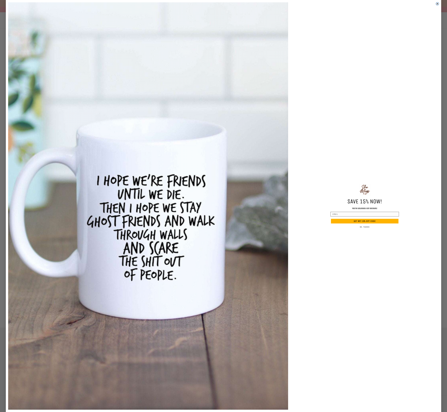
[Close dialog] (437, 3)
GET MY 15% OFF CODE (365, 221)
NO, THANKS (365, 227)
